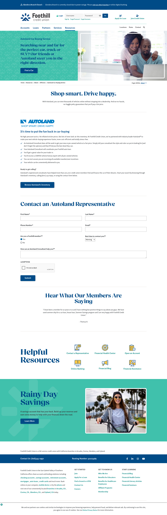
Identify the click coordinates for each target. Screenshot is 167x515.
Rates (131, 27)
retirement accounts (58, 477)
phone (59, 485)
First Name (24, 214)
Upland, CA (49, 492)
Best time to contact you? (95, 236)
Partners (46, 28)
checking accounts (27, 477)
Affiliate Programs (105, 488)
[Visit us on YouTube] (143, 459)
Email (87, 225)
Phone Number (26, 225)
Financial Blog (127, 473)
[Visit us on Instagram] (138, 459)
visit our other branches (100, 5)
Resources (70, 28)
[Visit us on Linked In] (132, 459)
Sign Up (67, 19)
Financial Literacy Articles (132, 481)
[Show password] (100, 16)
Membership (103, 491)
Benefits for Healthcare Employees (107, 482)
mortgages (24, 481)
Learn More (30, 421)
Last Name (89, 214)
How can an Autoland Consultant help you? (37, 249)
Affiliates (43, 83)
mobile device (44, 485)
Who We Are (103, 473)
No (24, 242)
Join (76, 473)
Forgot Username (85, 19)
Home (22, 83)
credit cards (43, 481)
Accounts (25, 28)
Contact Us (78, 485)
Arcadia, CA (61, 488)
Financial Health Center (131, 477)
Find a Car (29, 70)
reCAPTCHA (25, 262)
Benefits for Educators (107, 477)
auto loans (34, 481)
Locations (123, 27)
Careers (77, 489)
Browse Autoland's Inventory (37, 184)
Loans (36, 28)
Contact (138, 27)
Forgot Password (75, 19)
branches (50, 488)
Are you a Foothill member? (31, 236)
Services (58, 28)
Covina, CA (24, 492)
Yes (24, 239)
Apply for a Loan (80, 477)
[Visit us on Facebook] (127, 459)
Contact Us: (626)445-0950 (32, 458)
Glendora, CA (35, 492)
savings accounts (42, 477)
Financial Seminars (129, 485)
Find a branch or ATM (82, 481)
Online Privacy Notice (90, 510)
